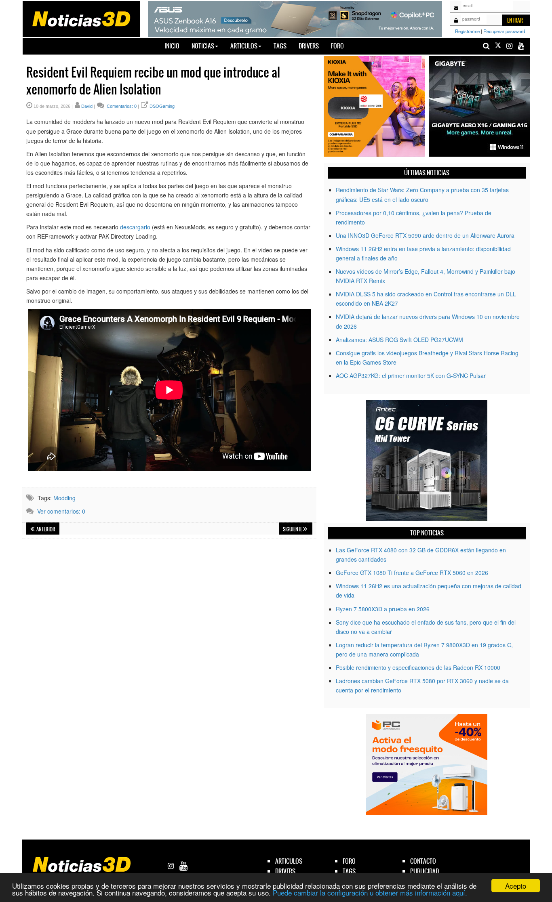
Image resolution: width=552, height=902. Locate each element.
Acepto (515, 886)
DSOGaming (162, 106)
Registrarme (467, 31)
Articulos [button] (243, 45)
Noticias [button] (203, 45)
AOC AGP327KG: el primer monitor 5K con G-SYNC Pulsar (411, 375)
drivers (285, 871)
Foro (337, 45)
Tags (280, 45)
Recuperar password (504, 31)
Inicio (174, 45)
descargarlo (135, 227)
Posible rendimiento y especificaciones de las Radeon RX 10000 (418, 667)
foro (349, 861)
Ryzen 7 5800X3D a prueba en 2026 (383, 609)
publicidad (424, 871)
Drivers (309, 45)
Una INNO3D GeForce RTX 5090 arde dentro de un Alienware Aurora (425, 235)
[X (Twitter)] (498, 45)
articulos (288, 861)
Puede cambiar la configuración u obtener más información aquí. (370, 892)
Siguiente (293, 529)
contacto (423, 861)
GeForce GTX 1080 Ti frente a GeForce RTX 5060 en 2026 (412, 572)
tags (349, 871)
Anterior (45, 529)
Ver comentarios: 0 (61, 511)
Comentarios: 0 (121, 106)
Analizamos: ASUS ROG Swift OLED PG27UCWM (399, 340)
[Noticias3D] (81, 18)
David (87, 106)
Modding (64, 498)
